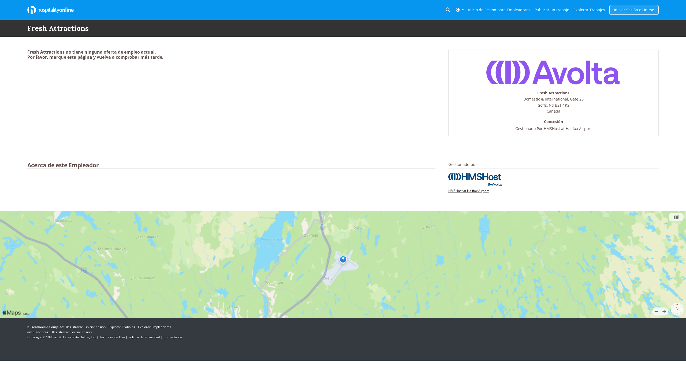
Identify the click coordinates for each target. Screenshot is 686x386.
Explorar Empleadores (154, 327)
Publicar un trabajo (552, 9)
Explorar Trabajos (589, 9)
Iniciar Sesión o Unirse (634, 9)
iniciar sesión (96, 327)
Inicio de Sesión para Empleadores (499, 9)
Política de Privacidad (144, 337)
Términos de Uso (112, 337)
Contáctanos (172, 337)
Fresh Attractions (553, 93)
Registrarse (74, 327)
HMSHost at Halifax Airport (568, 128)
